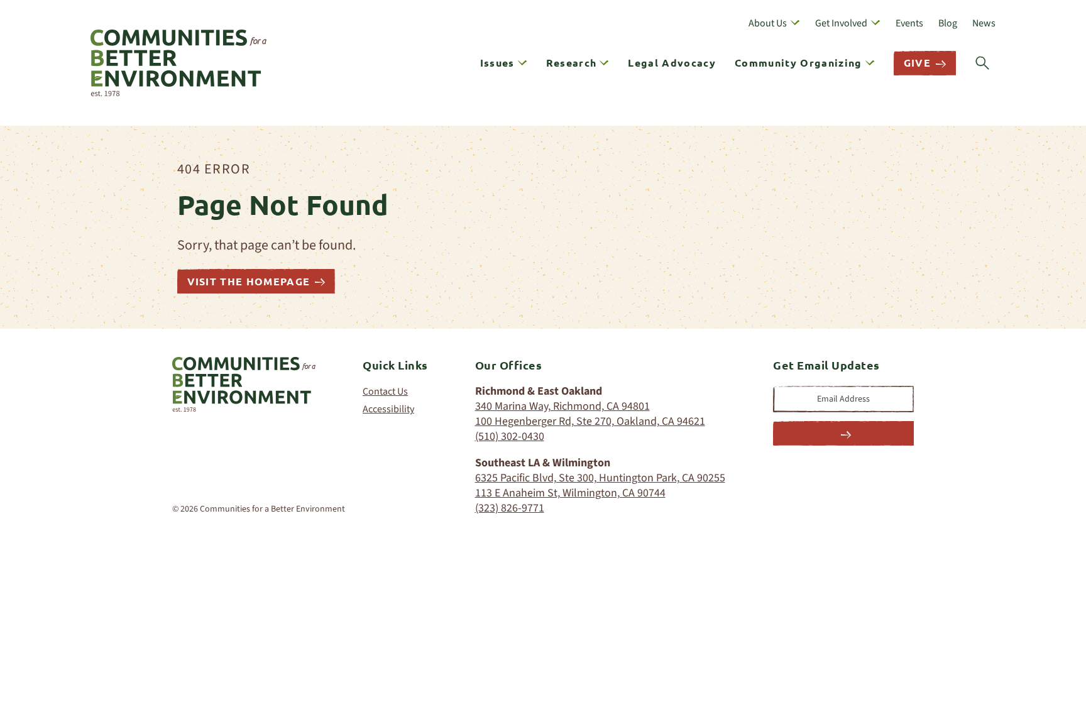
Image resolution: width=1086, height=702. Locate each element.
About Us (768, 23)
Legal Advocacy (672, 62)
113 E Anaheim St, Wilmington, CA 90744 (570, 493)
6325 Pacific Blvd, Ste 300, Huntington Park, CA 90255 (600, 478)
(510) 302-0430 (509, 436)
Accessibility (388, 409)
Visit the (248, 281)
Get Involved (841, 23)
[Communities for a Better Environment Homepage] (178, 63)
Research (571, 62)
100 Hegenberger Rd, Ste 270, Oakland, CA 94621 (590, 421)
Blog (947, 23)
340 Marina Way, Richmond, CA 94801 (562, 406)
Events (909, 23)
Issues (497, 62)
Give (917, 62)
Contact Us (385, 391)
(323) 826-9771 (509, 508)
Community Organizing (798, 62)
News (984, 23)
